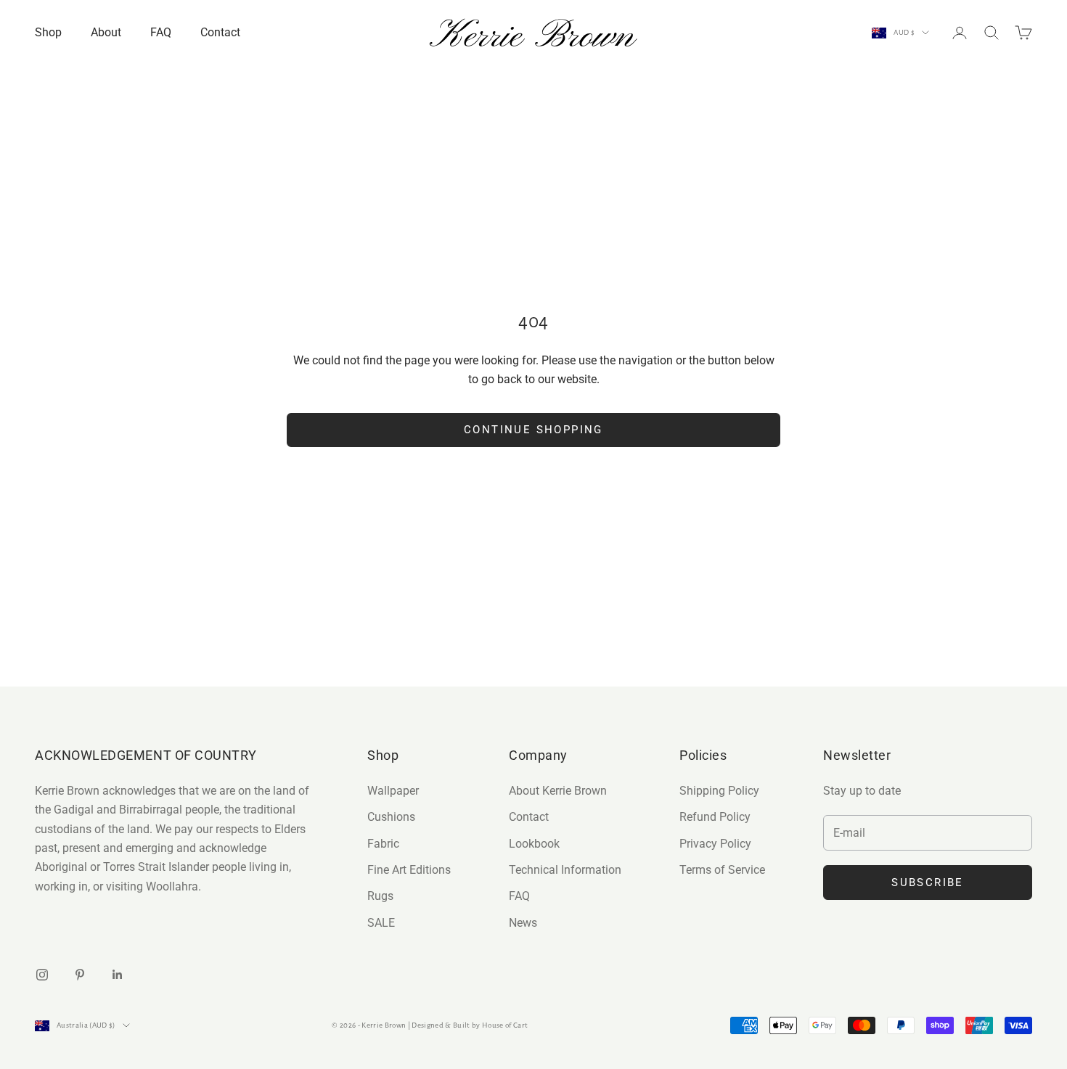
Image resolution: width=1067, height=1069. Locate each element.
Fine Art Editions (409, 870)
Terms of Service (722, 870)
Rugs (380, 896)
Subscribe (927, 882)
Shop (48, 32)
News (523, 923)
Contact (220, 32)
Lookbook (534, 844)
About (106, 32)
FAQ (160, 32)
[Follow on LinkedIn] (117, 974)
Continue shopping (533, 429)
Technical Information (565, 870)
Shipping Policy (719, 791)
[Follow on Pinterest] (80, 974)
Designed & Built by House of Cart (470, 1025)
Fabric (383, 844)
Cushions (391, 817)
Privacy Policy (715, 844)
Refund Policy (715, 817)
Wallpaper (393, 791)
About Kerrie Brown (558, 791)
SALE (381, 923)
